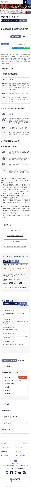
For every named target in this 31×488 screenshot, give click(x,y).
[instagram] (15, 472)
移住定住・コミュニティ (22, 10)
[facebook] (11, 472)
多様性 (9, 393)
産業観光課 (16, 36)
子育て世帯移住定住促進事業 (15, 236)
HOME (2, 10)
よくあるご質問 (4, 455)
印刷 (27, 36)
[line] (24, 472)
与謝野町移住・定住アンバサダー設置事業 (15, 247)
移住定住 (2, 12)
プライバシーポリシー (6, 447)
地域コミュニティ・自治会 (14, 380)
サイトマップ (4, 451)
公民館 (9, 390)
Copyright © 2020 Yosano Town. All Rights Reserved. (15, 486)
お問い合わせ (4, 443)
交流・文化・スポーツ (11, 10)
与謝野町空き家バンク (15, 230)
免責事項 (18, 451)
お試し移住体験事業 (15, 241)
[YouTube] (20, 472)
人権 (8, 387)
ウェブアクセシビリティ (21, 455)
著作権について (20, 447)
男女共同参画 (11, 383)
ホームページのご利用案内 (22, 443)
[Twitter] (7, 472)
